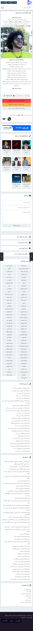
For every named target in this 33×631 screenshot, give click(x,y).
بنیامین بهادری (24, 289)
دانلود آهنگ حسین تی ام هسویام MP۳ (20, 423)
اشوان (9, 269)
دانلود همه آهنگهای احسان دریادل (16, 108)
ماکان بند (9, 340)
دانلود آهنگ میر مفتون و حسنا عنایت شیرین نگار (18, 408)
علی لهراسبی (9, 326)
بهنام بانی (9, 289)
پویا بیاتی (24, 375)
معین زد (9, 357)
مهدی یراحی (9, 363)
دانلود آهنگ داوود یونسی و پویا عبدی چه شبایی (18, 428)
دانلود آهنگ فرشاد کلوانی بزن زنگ (22, 388)
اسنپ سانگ (28, 600)
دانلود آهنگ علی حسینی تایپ (23, 398)
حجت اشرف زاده (9, 294)
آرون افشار (23, 266)
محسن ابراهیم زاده (24, 346)
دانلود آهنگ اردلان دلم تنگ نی (22, 451)
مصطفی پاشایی (23, 357)
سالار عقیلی (9, 312)
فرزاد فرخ (9, 337)
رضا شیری (24, 309)
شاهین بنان (9, 320)
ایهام (24, 283)
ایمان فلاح (24, 280)
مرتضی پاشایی (9, 343)
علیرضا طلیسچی (23, 335)
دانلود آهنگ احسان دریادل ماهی (23, 13)
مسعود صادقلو (24, 355)
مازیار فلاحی (23, 340)
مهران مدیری (24, 360)
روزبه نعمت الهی (9, 309)
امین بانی (24, 277)
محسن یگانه (24, 349)
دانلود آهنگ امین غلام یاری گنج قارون (21, 431)
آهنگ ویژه (17, 621)
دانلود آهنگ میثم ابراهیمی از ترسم (21, 449)
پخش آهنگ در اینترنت (25, 602)
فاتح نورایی (9, 335)
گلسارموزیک (28, 596)
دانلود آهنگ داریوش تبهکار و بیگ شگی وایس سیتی (17, 411)
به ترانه (29, 598)
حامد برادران (9, 300)
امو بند (9, 274)
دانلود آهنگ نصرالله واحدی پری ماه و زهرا (20, 443)
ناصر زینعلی (23, 369)
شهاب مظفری (24, 323)
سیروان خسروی (23, 317)
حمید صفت (23, 300)
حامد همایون (24, 294)
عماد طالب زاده (9, 323)
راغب (24, 303)
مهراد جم (24, 366)
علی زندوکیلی (24, 329)
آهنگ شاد (28, 592)
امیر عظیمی (9, 271)
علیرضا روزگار (9, 332)
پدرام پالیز (9, 372)
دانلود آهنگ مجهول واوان (24, 436)
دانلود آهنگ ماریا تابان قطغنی (22, 441)
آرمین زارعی (9, 266)
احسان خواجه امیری (23, 269)
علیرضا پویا (23, 332)
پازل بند (23, 292)
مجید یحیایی (24, 343)
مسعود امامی (9, 352)
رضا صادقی (23, 306)
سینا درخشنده (24, 320)
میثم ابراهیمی (9, 366)
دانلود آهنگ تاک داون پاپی (23, 393)
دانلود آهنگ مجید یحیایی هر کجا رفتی (21, 418)
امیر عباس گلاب (23, 271)
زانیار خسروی (24, 312)
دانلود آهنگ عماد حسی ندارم (23, 396)
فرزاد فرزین (23, 337)
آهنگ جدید (4, 621)
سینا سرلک (9, 317)
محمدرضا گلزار (9, 349)
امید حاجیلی (23, 274)
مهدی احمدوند (9, 360)
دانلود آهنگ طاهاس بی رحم (23, 433)
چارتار (9, 292)
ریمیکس (11, 621)
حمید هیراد (9, 297)
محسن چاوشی (9, 346)
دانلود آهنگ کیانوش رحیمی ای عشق (21, 406)
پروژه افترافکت (27, 590)
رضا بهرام (9, 303)
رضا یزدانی (9, 306)
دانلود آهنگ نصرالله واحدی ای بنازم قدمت (20, 446)
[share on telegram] (4, 119)
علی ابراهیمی (24, 326)
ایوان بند (9, 280)
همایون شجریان (23, 372)
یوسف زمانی (9, 375)
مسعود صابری (9, 355)
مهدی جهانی (23, 363)
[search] (2, 7)
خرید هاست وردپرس (26, 594)
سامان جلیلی (24, 314)
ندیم (9, 369)
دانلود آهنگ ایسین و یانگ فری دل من (21, 421)
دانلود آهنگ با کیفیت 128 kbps (16, 104)
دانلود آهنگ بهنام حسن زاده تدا (22, 426)
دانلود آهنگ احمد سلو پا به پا (23, 413)
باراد (9, 286)
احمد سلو (9, 277)
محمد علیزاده (24, 352)
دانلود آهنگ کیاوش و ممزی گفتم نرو (21, 391)
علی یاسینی (9, 329)
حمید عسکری (24, 297)
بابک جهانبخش (9, 283)
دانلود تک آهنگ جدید (13, 115)
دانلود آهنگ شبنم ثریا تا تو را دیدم (21, 438)
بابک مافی (24, 286)
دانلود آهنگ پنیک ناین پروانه (23, 416)
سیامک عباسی (9, 314)
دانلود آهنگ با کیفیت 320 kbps (16, 101)
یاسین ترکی (23, 378)
